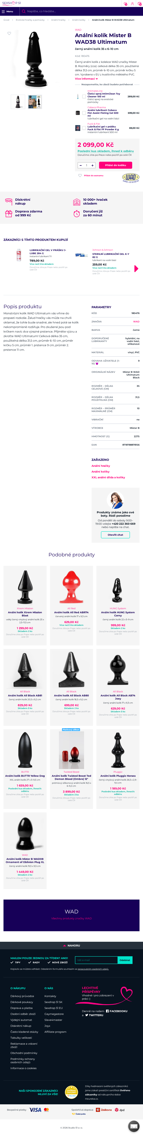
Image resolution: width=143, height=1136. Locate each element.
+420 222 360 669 (124, 523)
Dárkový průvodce (22, 996)
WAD (78, 29)
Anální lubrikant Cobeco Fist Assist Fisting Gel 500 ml (103, 113)
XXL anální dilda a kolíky (108, 477)
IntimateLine (95, 90)
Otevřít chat (115, 534)
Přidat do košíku (115, 165)
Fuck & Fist (94, 123)
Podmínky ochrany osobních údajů (22, 1060)
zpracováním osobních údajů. (93, 969)
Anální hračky (58, 20)
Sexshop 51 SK (53, 1002)
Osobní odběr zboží (23, 1014)
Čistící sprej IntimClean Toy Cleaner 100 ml (104, 95)
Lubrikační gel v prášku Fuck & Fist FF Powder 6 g (103, 128)
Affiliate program (55, 1031)
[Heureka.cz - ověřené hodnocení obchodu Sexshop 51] (71, 1098)
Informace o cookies (23, 1068)
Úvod (6, 20)
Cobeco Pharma (97, 107)
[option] (40, 260)
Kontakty (50, 996)
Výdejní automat (21, 1020)
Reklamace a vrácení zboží (23, 1045)
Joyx (47, 1025)
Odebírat (125, 960)
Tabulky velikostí (21, 1037)
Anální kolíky (78, 20)
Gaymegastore (54, 1014)
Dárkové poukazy (21, 1002)
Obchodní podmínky (23, 1053)
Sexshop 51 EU (53, 1008)
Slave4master (53, 1020)
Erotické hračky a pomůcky (30, 20)
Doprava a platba (21, 1008)
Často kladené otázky (24, 1031)
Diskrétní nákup (20, 1025)
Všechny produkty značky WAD (71, 918)
